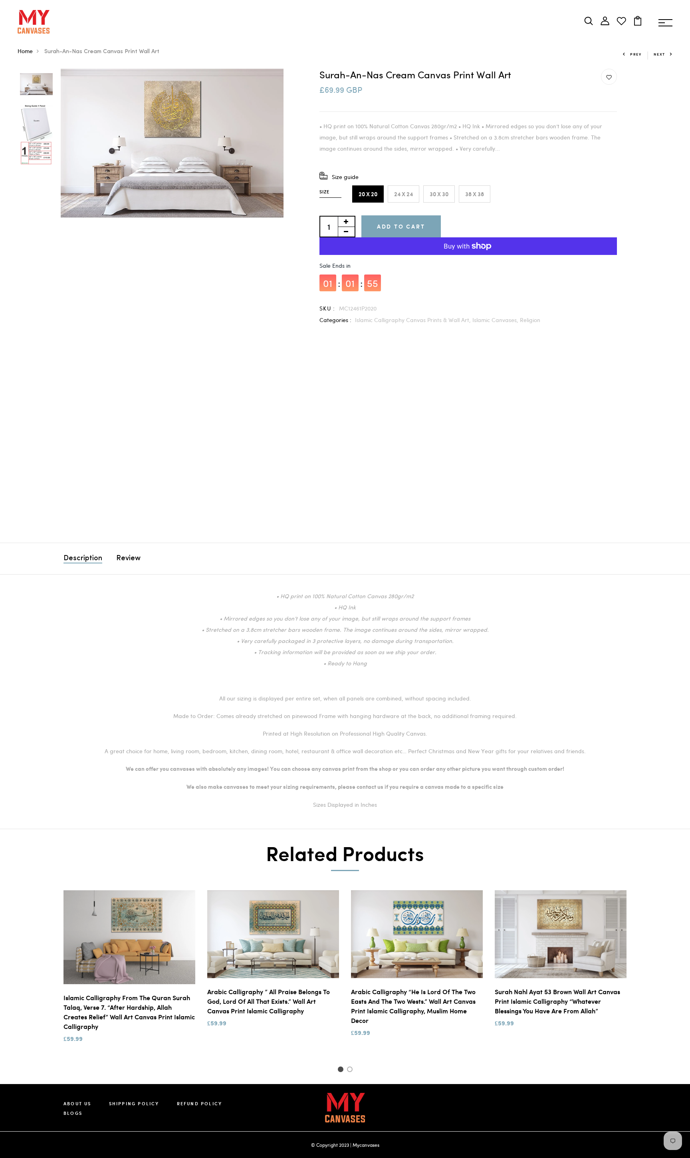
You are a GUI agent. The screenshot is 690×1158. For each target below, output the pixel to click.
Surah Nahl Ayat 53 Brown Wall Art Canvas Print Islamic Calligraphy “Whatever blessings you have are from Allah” (557, 1001)
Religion (530, 320)
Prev (636, 54)
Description (82, 558)
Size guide (345, 177)
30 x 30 (439, 194)
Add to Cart (401, 226)
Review (128, 558)
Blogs (72, 1113)
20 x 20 (368, 194)
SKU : (327, 308)
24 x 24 (403, 194)
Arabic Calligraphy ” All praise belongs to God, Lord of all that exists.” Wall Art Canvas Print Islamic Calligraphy (268, 1001)
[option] (36, 85)
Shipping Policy (134, 1103)
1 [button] (342, 1070)
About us (77, 1103)
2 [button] (351, 1070)
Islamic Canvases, (496, 320)
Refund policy (199, 1103)
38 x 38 (474, 194)
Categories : (335, 320)
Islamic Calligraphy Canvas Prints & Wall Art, (413, 320)
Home (25, 51)
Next (659, 54)
